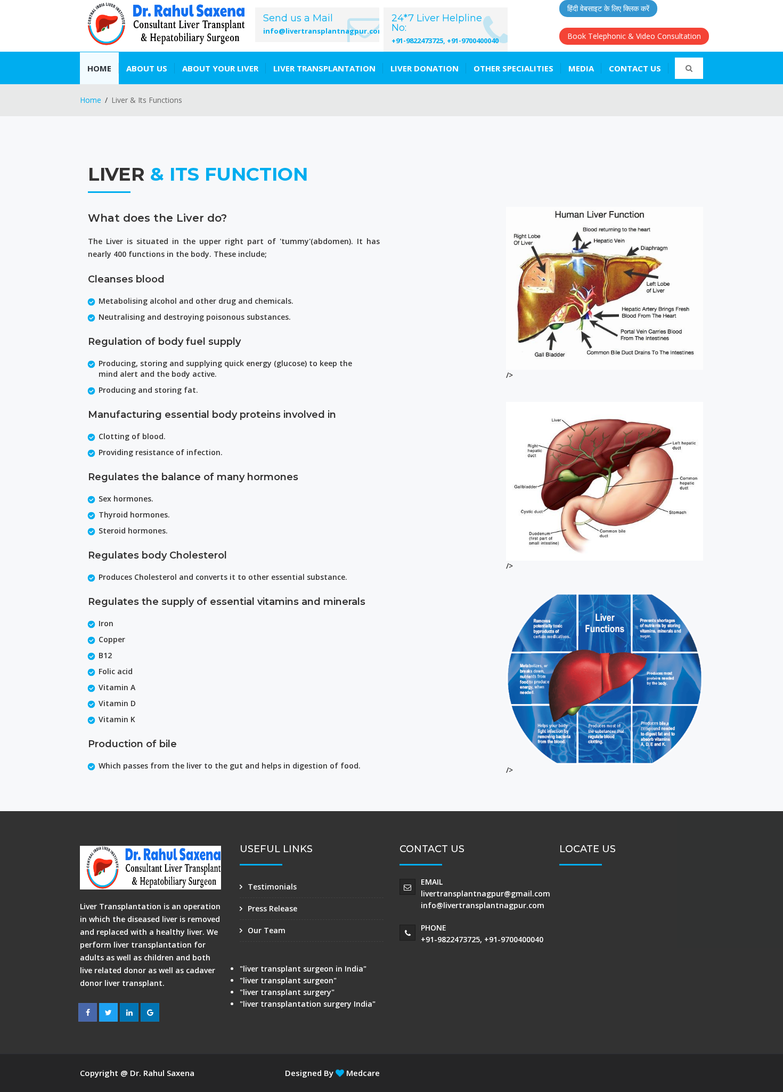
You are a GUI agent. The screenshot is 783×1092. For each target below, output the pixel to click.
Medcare (362, 1072)
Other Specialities (513, 68)
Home (99, 68)
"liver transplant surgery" (287, 992)
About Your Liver (220, 68)
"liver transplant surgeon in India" (303, 969)
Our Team (267, 930)
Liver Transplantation (324, 68)
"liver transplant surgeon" (288, 980)
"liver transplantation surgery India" (308, 1004)
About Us (146, 68)
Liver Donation (424, 68)
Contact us (635, 68)
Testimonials (272, 886)
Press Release (272, 908)
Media (581, 68)
